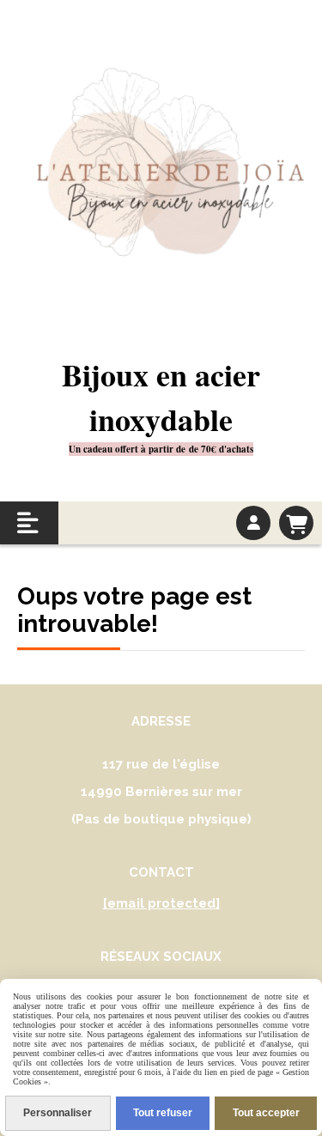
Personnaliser (57, 1113)
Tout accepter (266, 1113)
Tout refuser (162, 1113)
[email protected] (161, 903)
